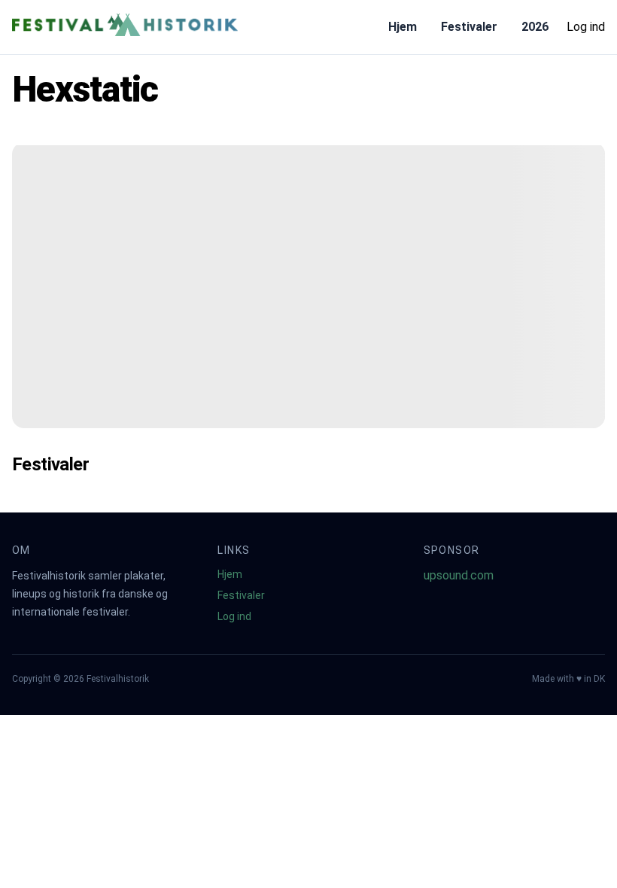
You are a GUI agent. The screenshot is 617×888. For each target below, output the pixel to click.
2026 (535, 27)
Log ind (586, 27)
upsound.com (459, 575)
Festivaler (469, 27)
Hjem (402, 27)
